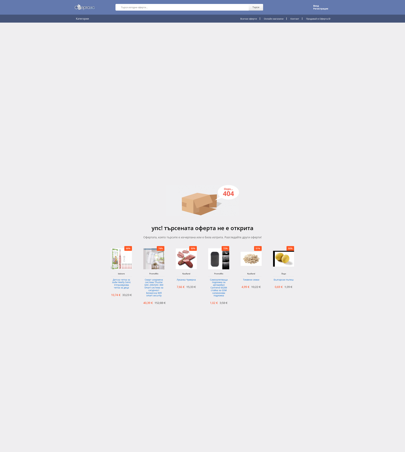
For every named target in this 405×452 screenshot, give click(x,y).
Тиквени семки (251, 279)
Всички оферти (248, 18)
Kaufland (186, 274)
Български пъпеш (283, 279)
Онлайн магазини (274, 18)
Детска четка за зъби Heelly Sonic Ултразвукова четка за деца (121, 283)
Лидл (283, 274)
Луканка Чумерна (186, 279)
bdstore (121, 274)
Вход (316, 5)
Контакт (294, 18)
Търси (255, 7)
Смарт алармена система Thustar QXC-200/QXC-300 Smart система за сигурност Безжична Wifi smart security (153, 287)
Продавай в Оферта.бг (318, 18)
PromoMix (153, 274)
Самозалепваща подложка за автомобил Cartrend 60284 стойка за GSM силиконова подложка (219, 287)
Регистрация (320, 8)
